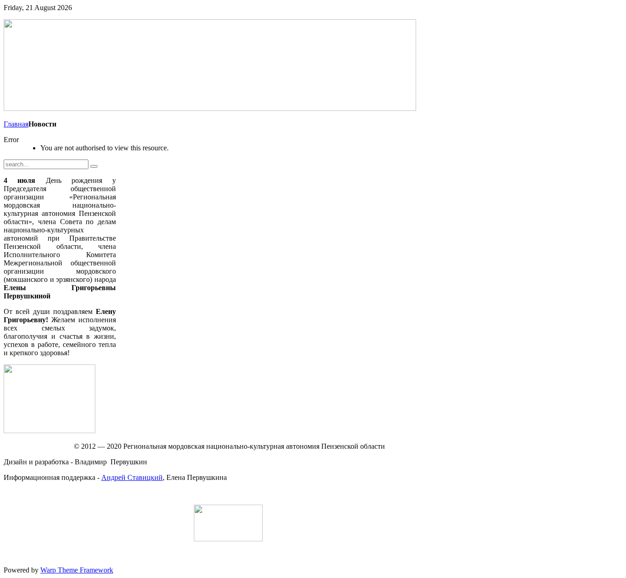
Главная (16, 124)
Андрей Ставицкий (132, 477)
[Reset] (94, 166)
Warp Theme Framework (76, 570)
